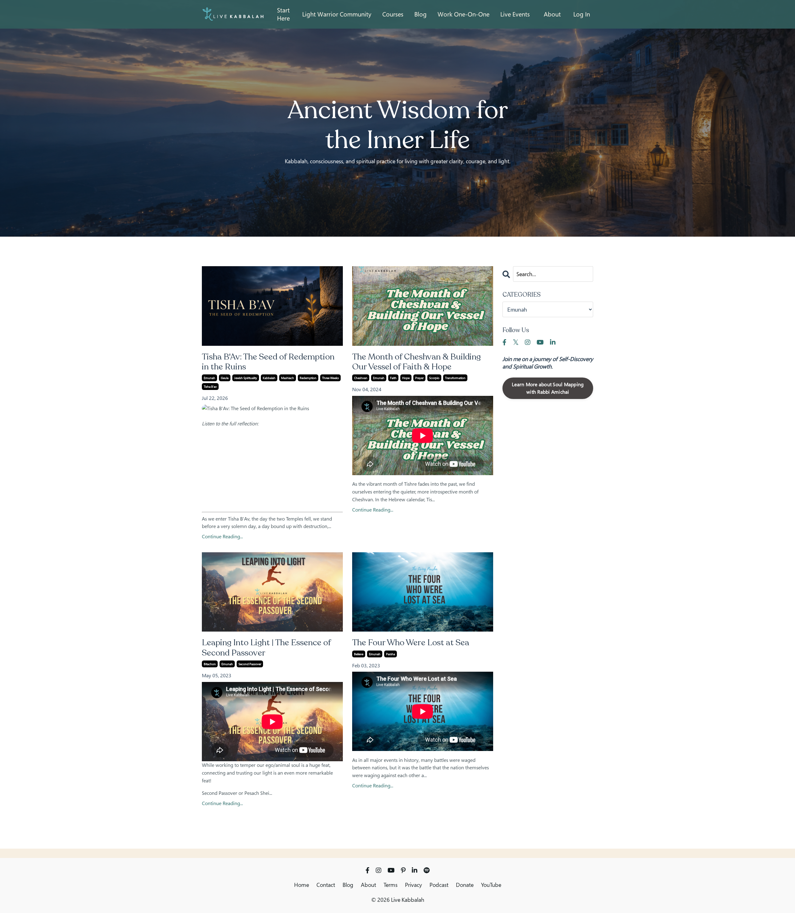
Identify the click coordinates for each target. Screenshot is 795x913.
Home (301, 884)
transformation (455, 378)
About (552, 14)
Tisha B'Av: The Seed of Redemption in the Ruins (268, 362)
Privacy (413, 884)
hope (406, 378)
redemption (308, 378)
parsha (390, 654)
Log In (581, 14)
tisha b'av (210, 386)
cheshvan (360, 378)
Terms (391, 884)
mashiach (287, 378)
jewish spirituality (245, 378)
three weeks (330, 378)
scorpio (434, 378)
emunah (209, 378)
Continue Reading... (222, 536)
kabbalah (269, 378)
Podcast (438, 884)
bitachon (210, 664)
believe (358, 654)
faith (393, 378)
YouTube (491, 884)
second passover (249, 664)
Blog (348, 884)
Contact (325, 884)
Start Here (283, 14)
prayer (419, 378)
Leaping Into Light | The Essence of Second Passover (266, 648)
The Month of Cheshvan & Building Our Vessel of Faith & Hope (416, 362)
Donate (465, 884)
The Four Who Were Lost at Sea (410, 643)
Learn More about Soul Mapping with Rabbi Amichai (548, 388)
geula (225, 378)
